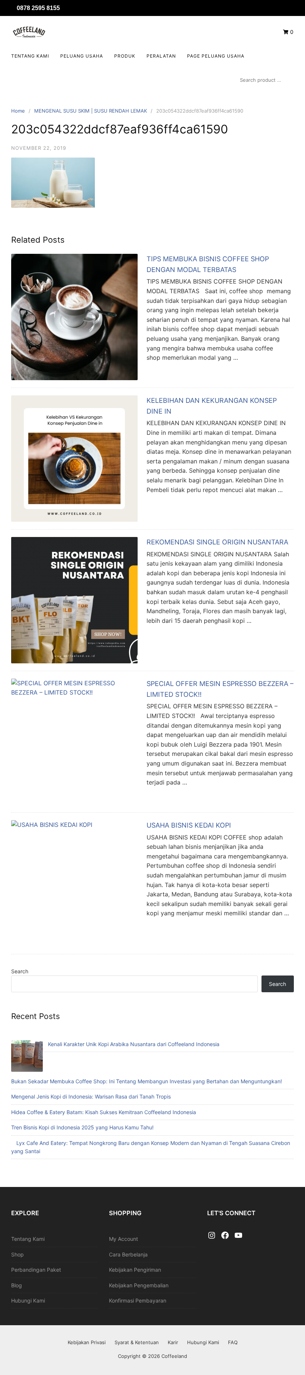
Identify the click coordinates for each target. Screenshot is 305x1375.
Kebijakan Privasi (87, 1342)
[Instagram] (211, 1236)
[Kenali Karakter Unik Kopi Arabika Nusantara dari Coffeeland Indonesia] (27, 1057)
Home (18, 111)
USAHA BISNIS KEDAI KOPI (189, 825)
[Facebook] (225, 1236)
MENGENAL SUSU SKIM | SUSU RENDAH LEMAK (90, 111)
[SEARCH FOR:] (265, 79)
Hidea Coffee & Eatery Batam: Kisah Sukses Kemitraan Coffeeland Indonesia (103, 1112)
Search (19, 971)
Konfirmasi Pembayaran (137, 1300)
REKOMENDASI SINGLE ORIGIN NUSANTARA (217, 542)
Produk (124, 56)
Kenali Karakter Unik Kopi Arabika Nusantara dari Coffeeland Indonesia (133, 1044)
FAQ (233, 1342)
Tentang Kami (30, 56)
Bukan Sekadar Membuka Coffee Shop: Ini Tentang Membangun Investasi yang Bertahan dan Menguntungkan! (146, 1081)
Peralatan (161, 56)
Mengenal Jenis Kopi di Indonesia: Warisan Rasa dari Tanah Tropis (91, 1096)
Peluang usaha (81, 56)
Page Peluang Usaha (215, 56)
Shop (17, 1254)
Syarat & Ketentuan (137, 1342)
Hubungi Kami (28, 1300)
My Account (123, 1239)
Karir (173, 1342)
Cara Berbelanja (128, 1254)
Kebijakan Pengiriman (135, 1269)
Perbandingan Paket (36, 1269)
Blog (16, 1285)
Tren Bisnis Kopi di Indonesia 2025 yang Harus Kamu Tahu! (82, 1127)
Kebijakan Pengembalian (138, 1285)
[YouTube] (238, 1236)
